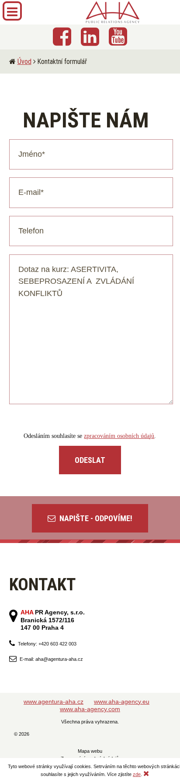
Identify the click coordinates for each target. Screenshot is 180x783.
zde (137, 774)
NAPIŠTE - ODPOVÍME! (95, 518)
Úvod (24, 61)
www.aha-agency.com (90, 708)
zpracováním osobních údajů (119, 436)
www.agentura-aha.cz (53, 701)
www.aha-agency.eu (121, 701)
